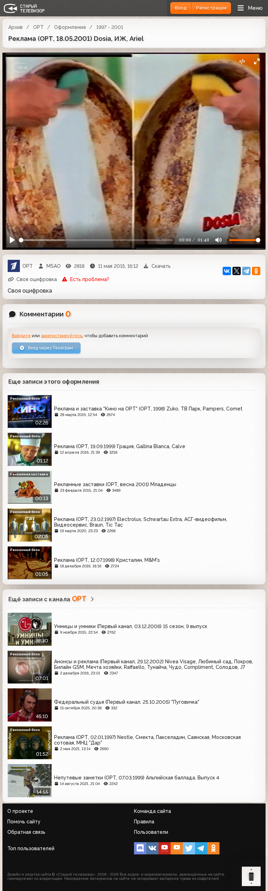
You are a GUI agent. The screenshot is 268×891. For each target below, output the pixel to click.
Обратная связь (26, 832)
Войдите (21, 335)
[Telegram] (246, 271)
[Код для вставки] (242, 61)
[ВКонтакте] (227, 271)
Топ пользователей (30, 848)
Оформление (70, 27)
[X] (236, 271)
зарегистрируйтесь (61, 335)
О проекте (20, 811)
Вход (181, 7)
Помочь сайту (23, 821)
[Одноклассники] (256, 271)
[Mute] (218, 240)
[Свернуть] (256, 61)
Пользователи (151, 832)
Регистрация (211, 7)
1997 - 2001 (109, 27)
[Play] (12, 240)
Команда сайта (152, 811)
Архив (15, 27)
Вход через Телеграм (50, 347)
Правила (144, 821)
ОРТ (38, 27)
